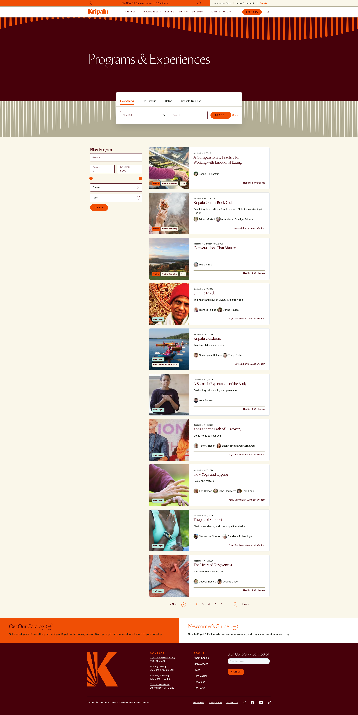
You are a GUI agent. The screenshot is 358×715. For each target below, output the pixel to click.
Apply (99, 207)
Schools (197, 12)
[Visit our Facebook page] (252, 702)
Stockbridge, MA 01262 (162, 687)
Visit (182, 12)
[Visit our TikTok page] (269, 702)
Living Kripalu (219, 12)
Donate (263, 3)
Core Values (200, 676)
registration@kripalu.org (162, 657)
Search (266, 12)
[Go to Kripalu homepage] (102, 668)
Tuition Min (97, 167)
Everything (127, 101)
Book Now (252, 12)
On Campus (149, 101)
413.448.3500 (157, 661)
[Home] (98, 10)
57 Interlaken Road (159, 684)
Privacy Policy (215, 702)
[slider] (91, 178)
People (169, 12)
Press (197, 670)
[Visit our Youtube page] (260, 702)
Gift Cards (199, 688)
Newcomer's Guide (222, 3)
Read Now (162, 3)
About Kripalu (201, 658)
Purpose (130, 12)
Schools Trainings (191, 101)
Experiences (151, 12)
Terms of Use (232, 702)
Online (168, 101)
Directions (199, 682)
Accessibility (198, 702)
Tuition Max (125, 167)
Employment (201, 664)
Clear (235, 115)
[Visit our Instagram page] (244, 702)
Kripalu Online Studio (245, 3)
